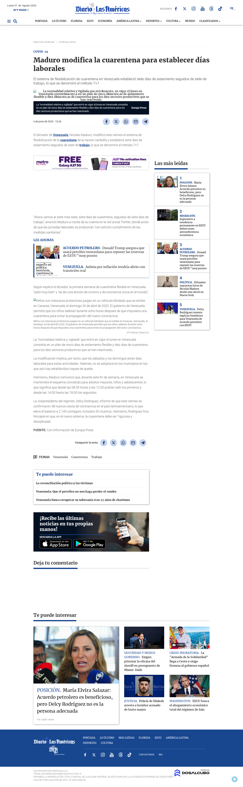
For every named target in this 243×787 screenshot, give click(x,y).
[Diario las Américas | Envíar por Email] (135, 121)
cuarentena (68, 140)
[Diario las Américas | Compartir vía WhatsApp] (126, 121)
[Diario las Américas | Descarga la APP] (56, 544)
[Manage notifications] (234, 779)
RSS (160, 754)
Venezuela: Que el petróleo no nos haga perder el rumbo (76, 491)
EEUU (90, 21)
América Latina (128, 21)
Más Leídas (126, 738)
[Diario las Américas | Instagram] (193, 8)
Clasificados (209, 21)
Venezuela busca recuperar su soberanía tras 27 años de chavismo (83, 500)
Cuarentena (79, 457)
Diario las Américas (44, 42)
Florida (76, 21)
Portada (41, 21)
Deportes (153, 21)
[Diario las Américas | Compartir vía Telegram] (145, 121)
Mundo (190, 21)
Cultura (172, 21)
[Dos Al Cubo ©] (192, 775)
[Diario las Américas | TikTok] (220, 8)
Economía (105, 21)
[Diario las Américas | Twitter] (185, 8)
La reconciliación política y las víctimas (64, 483)
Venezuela (60, 135)
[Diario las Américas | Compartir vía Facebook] (106, 121)
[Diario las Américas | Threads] (211, 8)
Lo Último (59, 21)
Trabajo (96, 457)
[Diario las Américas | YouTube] (202, 8)
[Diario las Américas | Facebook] (176, 8)
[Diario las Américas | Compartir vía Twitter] (116, 121)
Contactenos (146, 754)
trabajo (84, 145)
